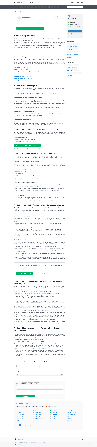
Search (82, 7)
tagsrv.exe (37, 416)
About (78, 2)
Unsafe (39, 366)
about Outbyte (27, 148)
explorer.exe (75, 43)
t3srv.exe (20, 412)
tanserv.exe (71, 416)
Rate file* (18, 383)
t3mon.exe (20, 410)
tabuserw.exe (38, 410)
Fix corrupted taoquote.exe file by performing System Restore (30, 80)
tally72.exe (54, 416)
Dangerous (24, 366)
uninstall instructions (33, 148)
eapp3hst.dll (76, 70)
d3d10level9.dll (70, 64)
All (16, 403)
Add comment (25, 396)
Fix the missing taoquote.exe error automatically (27, 71)
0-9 (20, 6)
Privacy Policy (41, 148)
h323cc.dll (75, 73)
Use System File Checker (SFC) (23, 78)
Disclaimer (24, 445)
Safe (55, 366)
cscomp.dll (69, 73)
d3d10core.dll (69, 70)
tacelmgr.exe (38, 412)
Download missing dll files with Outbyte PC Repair (27, 145)
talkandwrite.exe (55, 414)
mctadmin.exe (69, 54)
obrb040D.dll (69, 75)
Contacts (72, 2)
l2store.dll (69, 67)
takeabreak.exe (55, 410)
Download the (25, 169)
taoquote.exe (71, 418)
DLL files (31, 2)
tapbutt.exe (71, 420)
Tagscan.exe (38, 414)
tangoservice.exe (72, 414)
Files (19, 11)
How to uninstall (29, 445)
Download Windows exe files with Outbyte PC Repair (30, 28)
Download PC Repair (74, 31)
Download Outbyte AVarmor (24, 273)
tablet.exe (20, 418)
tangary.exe (71, 410)
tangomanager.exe (72, 412)
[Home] (18, 2)
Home (15, 11)
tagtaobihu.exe (38, 418)
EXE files (37, 2)
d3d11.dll (80, 73)
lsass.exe (75, 46)
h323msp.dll (74, 67)
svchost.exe (69, 43)
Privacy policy (19, 445)
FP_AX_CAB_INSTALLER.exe (72, 49)
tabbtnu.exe (21, 414)
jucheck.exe (69, 46)
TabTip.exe (20, 420)
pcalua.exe (76, 51)
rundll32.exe (69, 57)
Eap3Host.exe (69, 51)
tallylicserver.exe (55, 420)
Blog (82, 2)
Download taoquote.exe (22, 69)
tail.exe (36, 420)
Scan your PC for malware (22, 76)
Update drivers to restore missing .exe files (26, 74)
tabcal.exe (20, 416)
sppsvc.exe (76, 54)
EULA (38, 148)
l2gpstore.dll (76, 64)
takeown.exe (54, 412)
